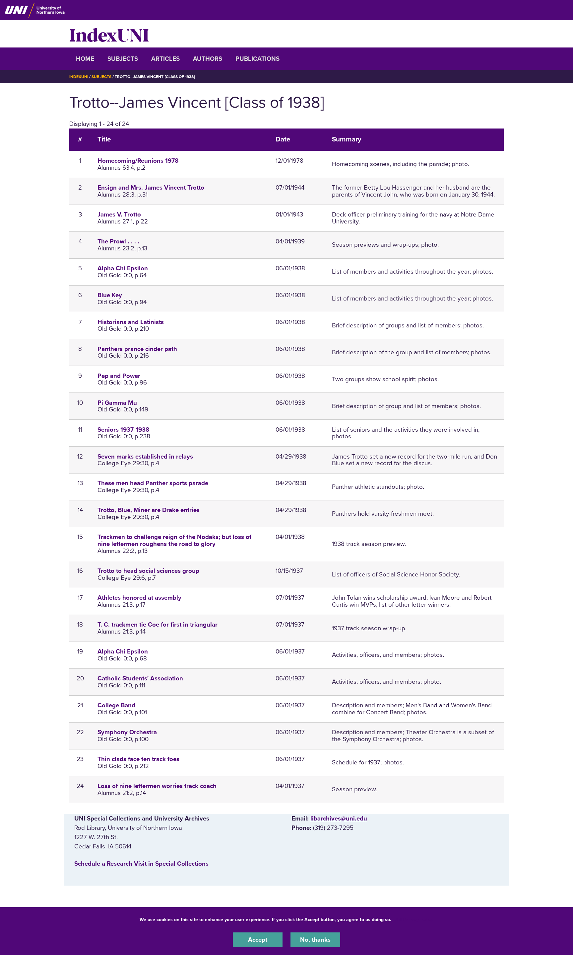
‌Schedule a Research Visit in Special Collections (141, 863)
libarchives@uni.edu (338, 818)
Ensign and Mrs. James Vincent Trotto (150, 187)
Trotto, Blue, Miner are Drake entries (148, 510)
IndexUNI (109, 34)
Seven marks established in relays (145, 456)
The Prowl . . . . (118, 241)
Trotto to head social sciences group (148, 570)
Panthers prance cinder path (137, 349)
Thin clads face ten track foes (138, 759)
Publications (257, 58)
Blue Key (109, 295)
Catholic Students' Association (140, 678)
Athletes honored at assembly (139, 597)
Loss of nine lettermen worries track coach (157, 786)
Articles (165, 58)
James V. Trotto (119, 214)
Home (85, 58)
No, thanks (315, 939)
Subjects (122, 58)
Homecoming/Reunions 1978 (137, 160)
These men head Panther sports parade (152, 483)
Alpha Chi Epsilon (122, 268)
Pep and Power (118, 376)
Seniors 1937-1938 (123, 429)
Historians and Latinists (130, 322)
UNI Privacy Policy (413, 919)
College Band (116, 705)
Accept (257, 939)
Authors (207, 58)
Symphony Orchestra (127, 732)
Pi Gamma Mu (117, 402)
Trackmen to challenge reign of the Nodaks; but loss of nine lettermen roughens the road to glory (174, 540)
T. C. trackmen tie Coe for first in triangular (157, 624)
